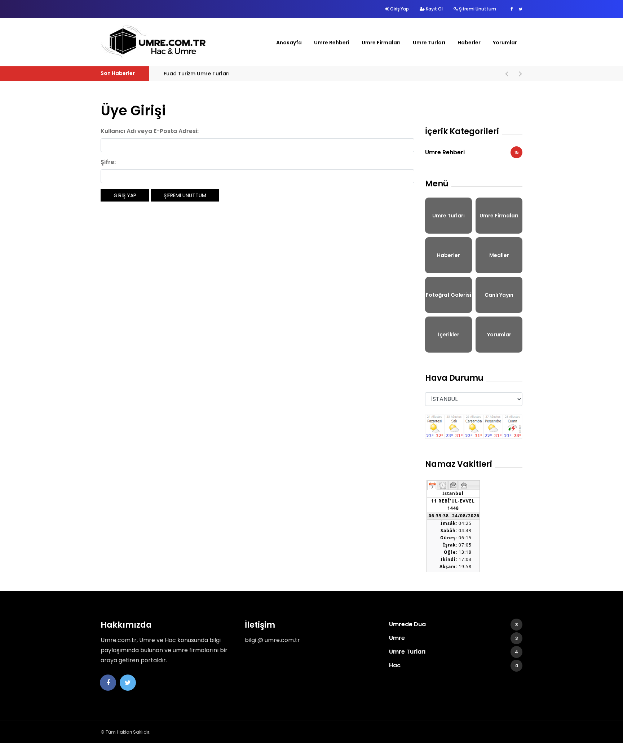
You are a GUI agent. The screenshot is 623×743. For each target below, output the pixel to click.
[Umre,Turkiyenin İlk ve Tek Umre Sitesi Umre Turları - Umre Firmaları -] (155, 42)
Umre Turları (429, 42)
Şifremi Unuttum (477, 9)
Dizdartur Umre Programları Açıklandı (165, 73)
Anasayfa (289, 42)
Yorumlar (505, 42)
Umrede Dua (453, 624)
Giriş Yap (399, 9)
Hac (453, 665)
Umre (453, 638)
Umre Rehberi (331, 42)
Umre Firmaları (381, 42)
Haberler (469, 42)
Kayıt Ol (434, 9)
